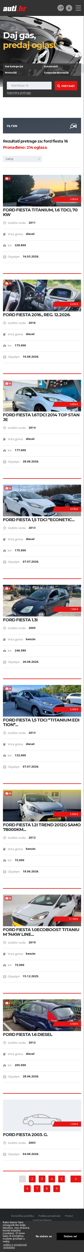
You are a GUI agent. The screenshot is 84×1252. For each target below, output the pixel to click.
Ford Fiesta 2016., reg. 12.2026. (37, 315)
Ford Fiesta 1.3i (20, 620)
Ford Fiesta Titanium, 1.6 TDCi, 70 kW (40, 212)
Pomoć (69, 1216)
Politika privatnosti (49, 1216)
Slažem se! (70, 1236)
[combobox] (22, 159)
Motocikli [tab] (11, 72)
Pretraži (68, 86)
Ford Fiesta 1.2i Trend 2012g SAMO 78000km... (42, 827)
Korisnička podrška (22, 1216)
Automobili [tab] (51, 66)
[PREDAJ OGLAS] (60, 7)
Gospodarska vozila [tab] (56, 72)
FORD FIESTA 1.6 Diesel (27, 1034)
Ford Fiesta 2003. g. (25, 1134)
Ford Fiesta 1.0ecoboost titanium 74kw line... (41, 932)
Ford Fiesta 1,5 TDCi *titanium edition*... (41, 722)
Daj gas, (29, 40)
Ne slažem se (44, 1236)
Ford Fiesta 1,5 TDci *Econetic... (39, 519)
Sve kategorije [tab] (14, 66)
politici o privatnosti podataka (15, 1246)
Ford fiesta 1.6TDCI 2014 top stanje (41, 417)
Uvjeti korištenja (42, 1220)
